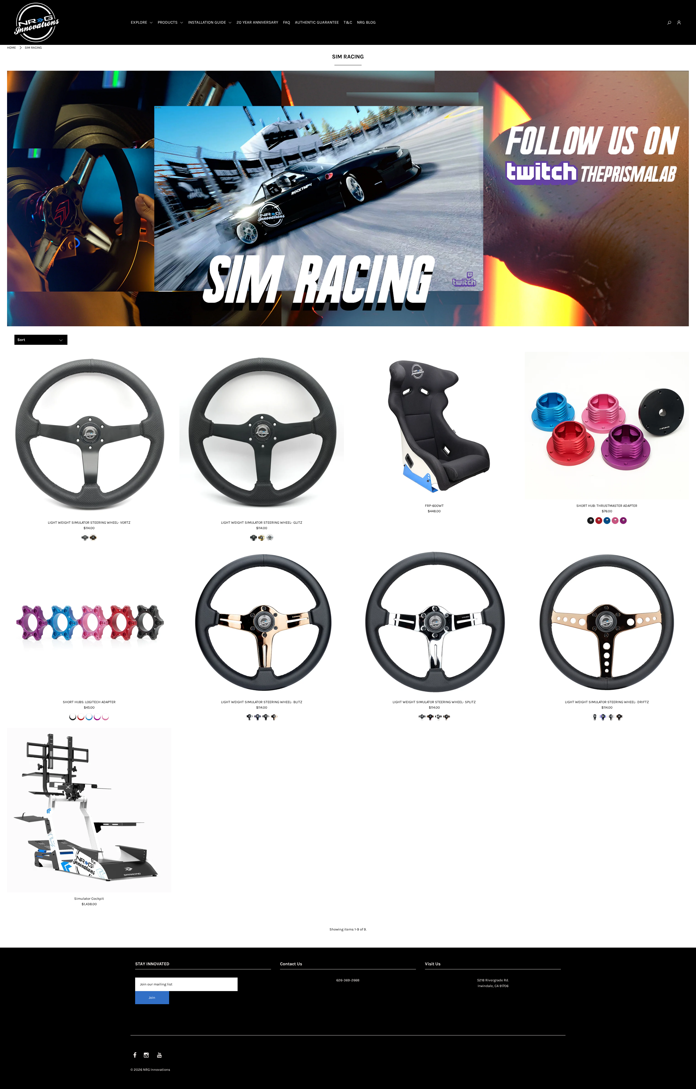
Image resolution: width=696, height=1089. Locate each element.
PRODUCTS (168, 22)
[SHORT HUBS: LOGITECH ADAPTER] (89, 622)
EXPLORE (139, 22)
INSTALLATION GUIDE (207, 22)
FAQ (286, 22)
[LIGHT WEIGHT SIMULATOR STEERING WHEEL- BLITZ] (261, 622)
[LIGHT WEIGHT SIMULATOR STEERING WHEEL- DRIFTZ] (607, 622)
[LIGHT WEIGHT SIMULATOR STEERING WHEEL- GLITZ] (261, 434)
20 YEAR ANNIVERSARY (257, 22)
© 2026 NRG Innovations (150, 1070)
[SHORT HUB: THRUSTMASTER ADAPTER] (607, 425)
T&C (348, 22)
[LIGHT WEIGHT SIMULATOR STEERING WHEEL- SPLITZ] (434, 622)
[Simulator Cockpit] (89, 810)
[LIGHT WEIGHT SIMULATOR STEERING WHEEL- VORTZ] (89, 434)
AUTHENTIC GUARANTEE (317, 22)
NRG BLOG (366, 22)
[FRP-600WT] (434, 425)
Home (11, 47)
